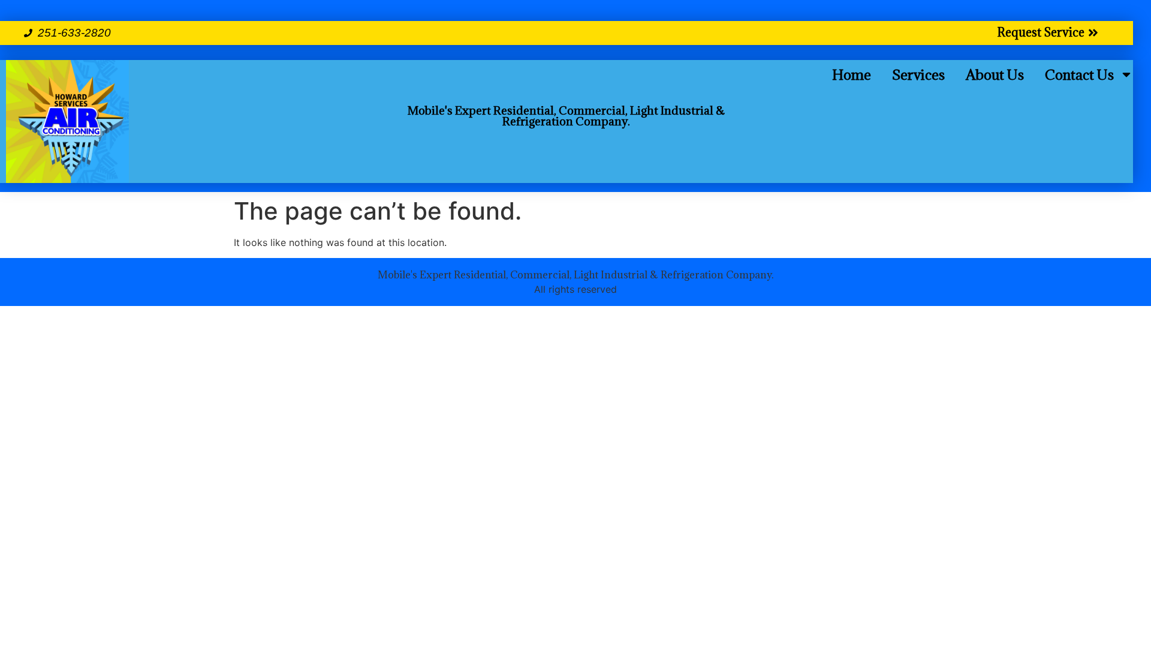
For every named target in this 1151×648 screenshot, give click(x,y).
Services (918, 74)
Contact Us (1079, 74)
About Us (995, 74)
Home (851, 74)
